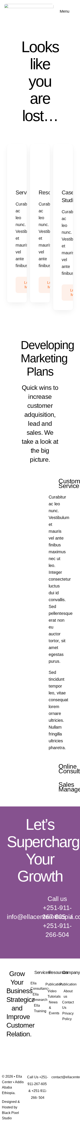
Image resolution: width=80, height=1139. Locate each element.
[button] (57, 483)
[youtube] (9, 1055)
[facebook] (9, 1047)
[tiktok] (24, 1055)
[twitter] (17, 1047)
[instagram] (24, 1047)
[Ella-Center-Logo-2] (29, 6)
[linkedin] (17, 1055)
